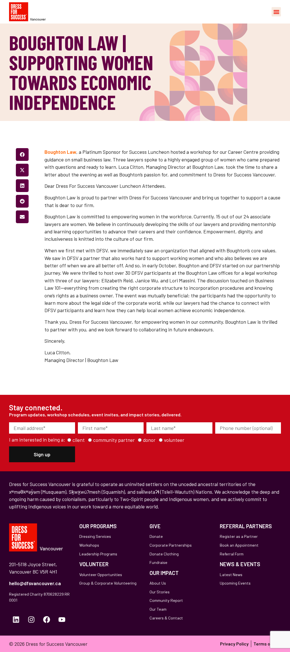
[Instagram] (31, 619)
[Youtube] (62, 619)
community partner (114, 440)
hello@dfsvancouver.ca (35, 583)
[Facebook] (47, 619)
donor (149, 440)
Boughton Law (60, 152)
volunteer (174, 440)
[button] (276, 11)
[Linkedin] (16, 619)
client (78, 440)
